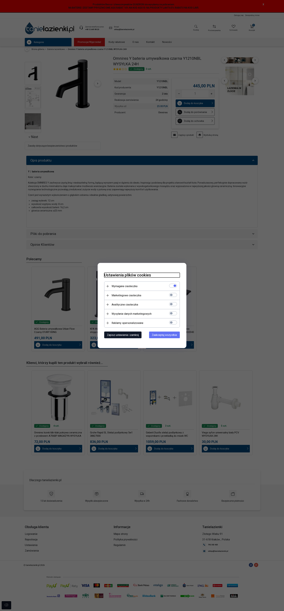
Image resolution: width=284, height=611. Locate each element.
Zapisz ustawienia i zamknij (123, 335)
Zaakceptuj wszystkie (164, 335)
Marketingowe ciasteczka (126, 295)
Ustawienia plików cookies (127, 275)
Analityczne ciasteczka (125, 304)
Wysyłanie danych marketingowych (132, 313)
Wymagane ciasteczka (124, 286)
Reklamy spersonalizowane (127, 323)
